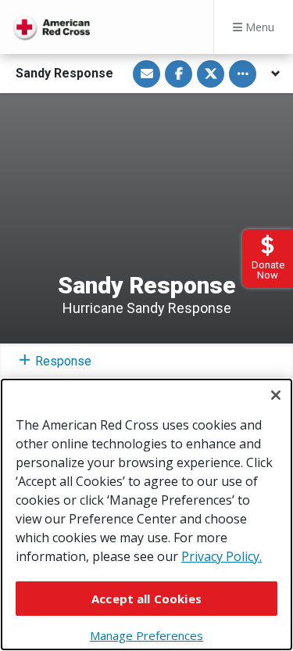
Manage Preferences (146, 635)
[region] (146, 514)
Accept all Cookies (146, 598)
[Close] (276, 395)
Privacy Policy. (221, 556)
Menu (258, 27)
